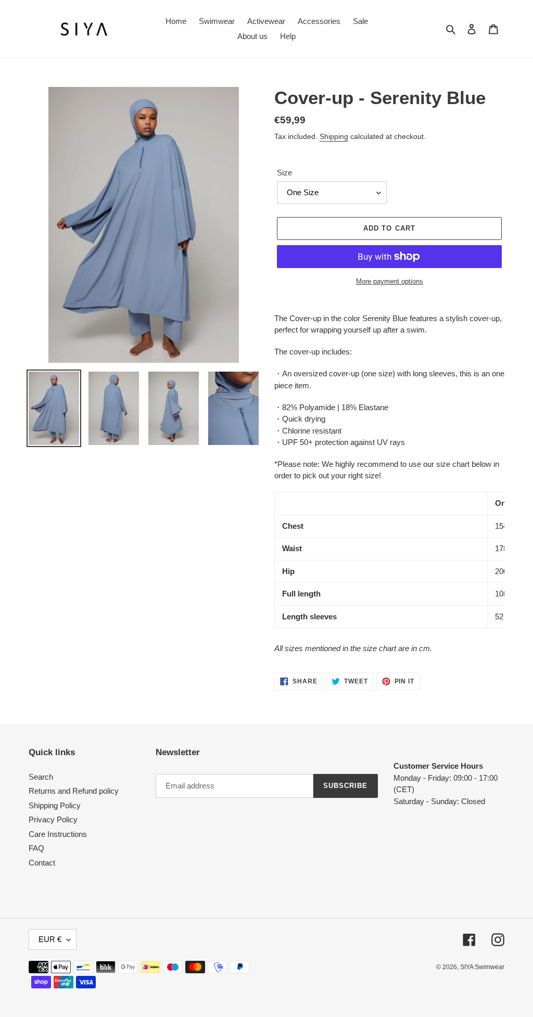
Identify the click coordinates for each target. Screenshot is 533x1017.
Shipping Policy (55, 805)
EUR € (50, 939)
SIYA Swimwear (482, 967)
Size (284, 172)
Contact (42, 862)
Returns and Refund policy (74, 790)
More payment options (389, 281)
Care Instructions (58, 834)
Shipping (334, 136)
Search (41, 776)
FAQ (36, 848)
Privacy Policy (53, 819)
